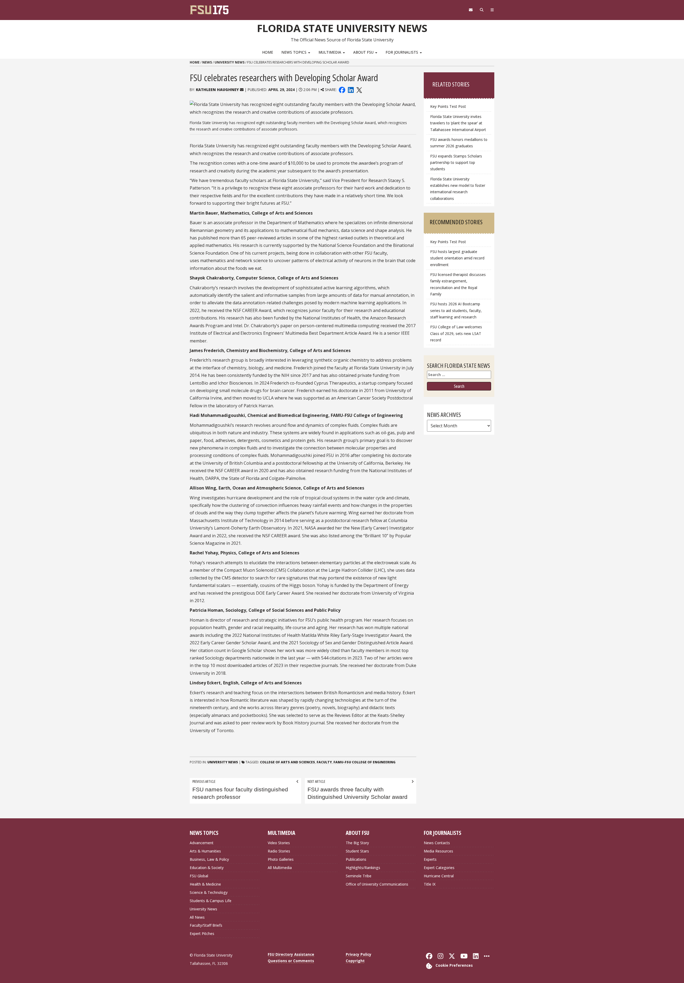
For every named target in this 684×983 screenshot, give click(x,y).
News (207, 62)
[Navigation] (492, 9)
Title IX (430, 884)
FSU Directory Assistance (291, 954)
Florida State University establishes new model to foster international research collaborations (457, 188)
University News (229, 62)
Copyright (355, 960)
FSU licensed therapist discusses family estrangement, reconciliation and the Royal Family (458, 284)
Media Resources (438, 851)
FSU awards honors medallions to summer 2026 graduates (458, 142)
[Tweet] (359, 89)
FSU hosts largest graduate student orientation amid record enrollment (457, 258)
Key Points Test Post (448, 106)
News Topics (294, 52)
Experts (430, 859)
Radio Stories (279, 851)
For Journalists (402, 52)
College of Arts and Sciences (287, 762)
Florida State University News (342, 28)
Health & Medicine (205, 884)
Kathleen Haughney (217, 89)
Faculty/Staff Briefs (206, 925)
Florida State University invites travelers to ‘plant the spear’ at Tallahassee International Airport (458, 123)
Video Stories (279, 842)
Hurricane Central (439, 875)
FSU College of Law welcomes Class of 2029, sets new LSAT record (456, 333)
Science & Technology (209, 892)
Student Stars (357, 851)
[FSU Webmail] (470, 9)
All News (197, 917)
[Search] (481, 9)
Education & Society (207, 867)
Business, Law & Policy (209, 859)
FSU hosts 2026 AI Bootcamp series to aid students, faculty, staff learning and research (456, 310)
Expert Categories (439, 867)
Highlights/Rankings (363, 867)
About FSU (364, 52)
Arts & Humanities (205, 851)
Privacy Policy (358, 954)
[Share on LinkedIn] (350, 89)
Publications (356, 859)
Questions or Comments (291, 960)
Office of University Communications (377, 884)
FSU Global (199, 875)
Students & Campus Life (210, 900)
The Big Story (357, 842)
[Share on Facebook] (342, 89)
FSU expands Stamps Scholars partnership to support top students (456, 162)
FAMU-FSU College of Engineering (364, 762)
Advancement (201, 842)
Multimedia (330, 52)
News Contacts (437, 842)
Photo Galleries (281, 859)
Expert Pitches (202, 933)
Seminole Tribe (358, 875)
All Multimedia (280, 867)
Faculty (324, 762)
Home (267, 52)
